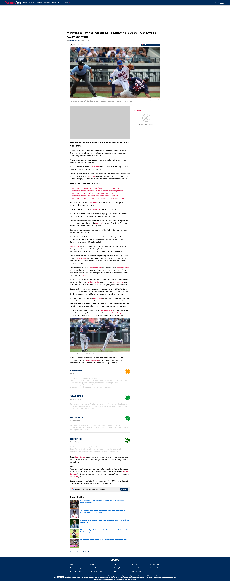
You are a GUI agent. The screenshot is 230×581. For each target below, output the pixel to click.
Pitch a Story (94, 568)
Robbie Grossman (92, 360)
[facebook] (215, 2)
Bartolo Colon (96, 209)
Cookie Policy (155, 568)
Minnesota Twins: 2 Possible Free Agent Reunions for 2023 (93, 193)
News (25, 3)
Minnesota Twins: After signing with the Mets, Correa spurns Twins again (98, 198)
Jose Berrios (90, 176)
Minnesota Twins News (83, 552)
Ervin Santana (95, 167)
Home (72, 552)
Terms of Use (135, 568)
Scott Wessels (74, 40)
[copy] (81, 45)
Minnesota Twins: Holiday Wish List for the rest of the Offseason (95, 196)
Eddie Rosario (80, 457)
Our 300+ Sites (136, 564)
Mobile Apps (154, 564)
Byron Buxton (81, 258)
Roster (54, 3)
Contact (116, 564)
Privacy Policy (119, 568)
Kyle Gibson (97, 298)
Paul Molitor (94, 203)
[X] (219, 2)
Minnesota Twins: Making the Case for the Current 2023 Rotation (95, 188)
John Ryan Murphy (106, 310)
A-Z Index (117, 571)
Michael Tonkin (93, 282)
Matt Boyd (74, 477)
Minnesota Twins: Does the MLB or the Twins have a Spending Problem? (98, 191)
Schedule (39, 3)
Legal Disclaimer (76, 571)
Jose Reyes (85, 275)
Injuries (60, 3)
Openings (92, 564)
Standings (47, 3)
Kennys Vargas (117, 313)
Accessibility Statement (97, 571)
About (72, 564)
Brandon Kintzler (122, 268)
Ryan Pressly (74, 246)
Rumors (31, 3)
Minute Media (60, 576)
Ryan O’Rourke (118, 282)
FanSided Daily (75, 568)
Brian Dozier (99, 223)
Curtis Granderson (95, 268)
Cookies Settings (137, 571)
